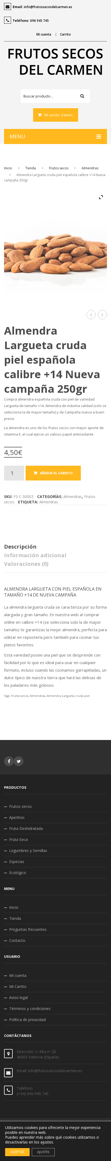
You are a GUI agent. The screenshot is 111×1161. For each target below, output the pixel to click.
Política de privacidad (27, 1019)
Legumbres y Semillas (28, 850)
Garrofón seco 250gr (91, 315)
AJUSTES (43, 1152)
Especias (16, 861)
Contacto (17, 940)
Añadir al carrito (56, 473)
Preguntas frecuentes (28, 929)
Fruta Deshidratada (26, 828)
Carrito (65, 34)
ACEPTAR (17, 1152)
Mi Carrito (17, 986)
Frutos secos (58, 168)
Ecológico (17, 872)
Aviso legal (18, 997)
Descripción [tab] (20, 546)
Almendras (90, 168)
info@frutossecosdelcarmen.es (48, 7)
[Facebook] (9, 761)
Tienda (30, 168)
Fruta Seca (18, 839)
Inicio (8, 168)
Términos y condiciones (30, 1008)
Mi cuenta (43, 34)
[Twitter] (18, 761)
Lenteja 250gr (102, 315)
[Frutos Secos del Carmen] (55, 62)
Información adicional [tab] (35, 555)
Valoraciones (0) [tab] (26, 564)
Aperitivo (17, 817)
